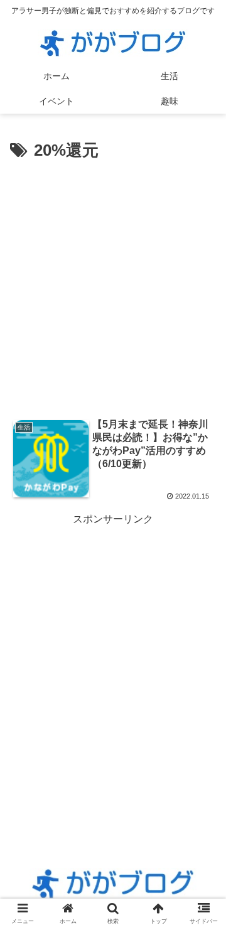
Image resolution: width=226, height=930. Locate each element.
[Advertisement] (113, 284)
